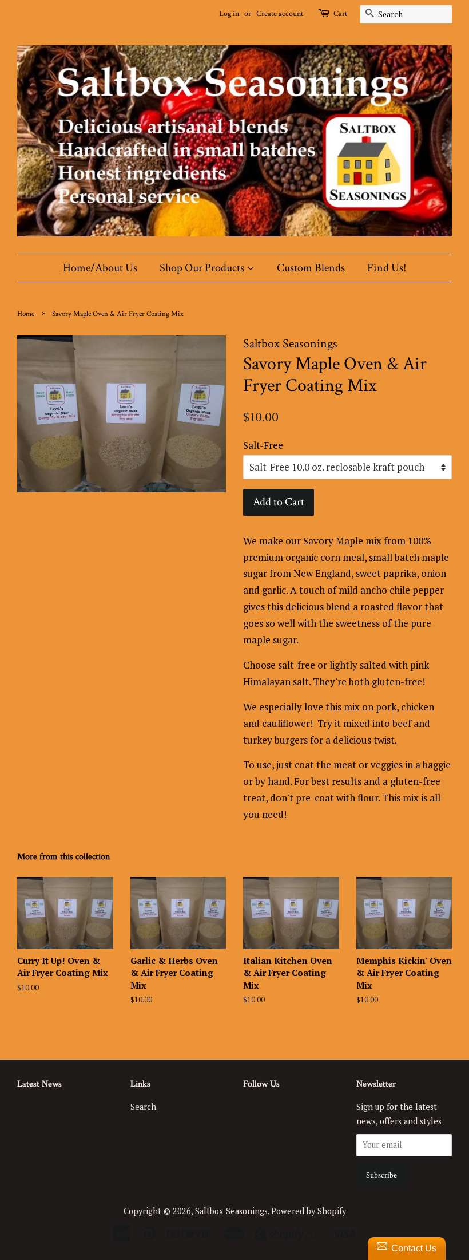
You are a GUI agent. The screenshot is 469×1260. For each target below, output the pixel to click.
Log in (229, 14)
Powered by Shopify (308, 1211)
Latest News (39, 1084)
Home (25, 313)
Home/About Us (100, 267)
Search (143, 1106)
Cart (340, 14)
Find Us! (386, 267)
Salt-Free (263, 445)
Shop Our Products (203, 267)
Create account (279, 14)
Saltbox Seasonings (231, 1211)
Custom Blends (311, 267)
